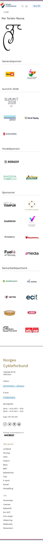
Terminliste (8, 500)
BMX (5, 469)
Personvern (8, 528)
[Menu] (36, 5)
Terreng (6, 453)
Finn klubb (8, 516)
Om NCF (6, 512)
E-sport (6, 480)
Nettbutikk (7, 524)
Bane (5, 465)
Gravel (6, 484)
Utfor (5, 457)
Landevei (7, 449)
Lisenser (7, 504)
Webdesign (6, 432)
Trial (5, 477)
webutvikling (15, 432)
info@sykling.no (9, 397)
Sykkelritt (7, 508)
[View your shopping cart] (26, 5)
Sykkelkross (8, 473)
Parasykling (8, 488)
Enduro (6, 461)
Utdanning (7, 520)
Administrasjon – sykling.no (13, 386)
